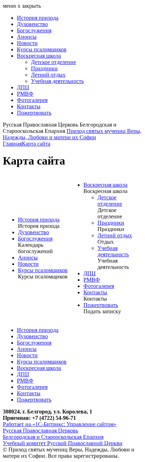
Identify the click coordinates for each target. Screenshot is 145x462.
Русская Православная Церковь (40, 431)
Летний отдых (48, 75)
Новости (27, 43)
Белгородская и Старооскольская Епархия (53, 437)
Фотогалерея (32, 100)
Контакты (28, 106)
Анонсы (27, 37)
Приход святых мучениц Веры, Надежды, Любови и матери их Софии (72, 134)
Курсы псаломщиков (42, 49)
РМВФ (25, 94)
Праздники (44, 68)
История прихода (37, 18)
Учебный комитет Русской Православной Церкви (62, 443)
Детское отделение (53, 62)
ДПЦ (23, 87)
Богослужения (34, 30)
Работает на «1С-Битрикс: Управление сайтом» (59, 424)
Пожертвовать (34, 113)
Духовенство (32, 24)
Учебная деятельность (57, 81)
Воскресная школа (39, 56)
